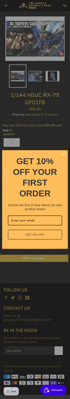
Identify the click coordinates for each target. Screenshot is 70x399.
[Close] (63, 154)
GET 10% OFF (35, 234)
